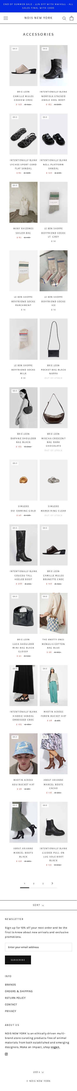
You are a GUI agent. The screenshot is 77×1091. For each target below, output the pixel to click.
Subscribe (18, 960)
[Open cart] (71, 18)
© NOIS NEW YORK (38, 1081)
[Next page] (52, 883)
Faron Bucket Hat (53, 716)
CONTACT (11, 1004)
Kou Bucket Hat (23, 784)
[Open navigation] (6, 18)
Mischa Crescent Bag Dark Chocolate (53, 442)
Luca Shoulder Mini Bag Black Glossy (23, 648)
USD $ (36, 1072)
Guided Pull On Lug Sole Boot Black (53, 856)
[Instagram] (6, 1054)
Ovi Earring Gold (23, 511)
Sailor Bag (23, 233)
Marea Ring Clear (53, 511)
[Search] (64, 18)
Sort (37, 905)
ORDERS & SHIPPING (19, 991)
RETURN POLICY (15, 997)
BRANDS (10, 984)
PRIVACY (10, 1011)
